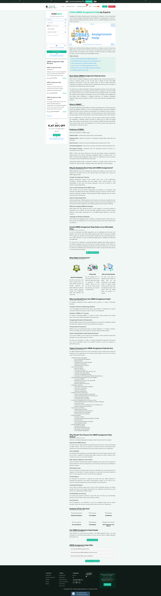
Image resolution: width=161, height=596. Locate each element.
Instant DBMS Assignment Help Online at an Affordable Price (85, 61)
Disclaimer (48, 579)
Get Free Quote (57, 51)
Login (104, 6)
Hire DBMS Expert (93, 252)
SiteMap (47, 583)
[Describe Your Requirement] (56, 38)
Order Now (89, 1)
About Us (74, 575)
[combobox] (49, 26)
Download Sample (92, 540)
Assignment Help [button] (70, 6)
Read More (49, 116)
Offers (112, 6)
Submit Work (48, 575)
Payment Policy (62, 575)
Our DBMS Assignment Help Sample (80, 70)
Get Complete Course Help (56, 55)
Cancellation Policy (63, 579)
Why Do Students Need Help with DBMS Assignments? (84, 58)
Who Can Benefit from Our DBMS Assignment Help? (83, 63)
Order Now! (57, 135)
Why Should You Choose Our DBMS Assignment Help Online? (86, 67)
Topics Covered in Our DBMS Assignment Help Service (84, 65)
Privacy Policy (62, 585)
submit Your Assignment (92, 561)
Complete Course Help (82, 6)
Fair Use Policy (62, 583)
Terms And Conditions (63, 581)
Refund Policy (62, 577)
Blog (90, 6)
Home (63, 6)
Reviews (96, 6)
